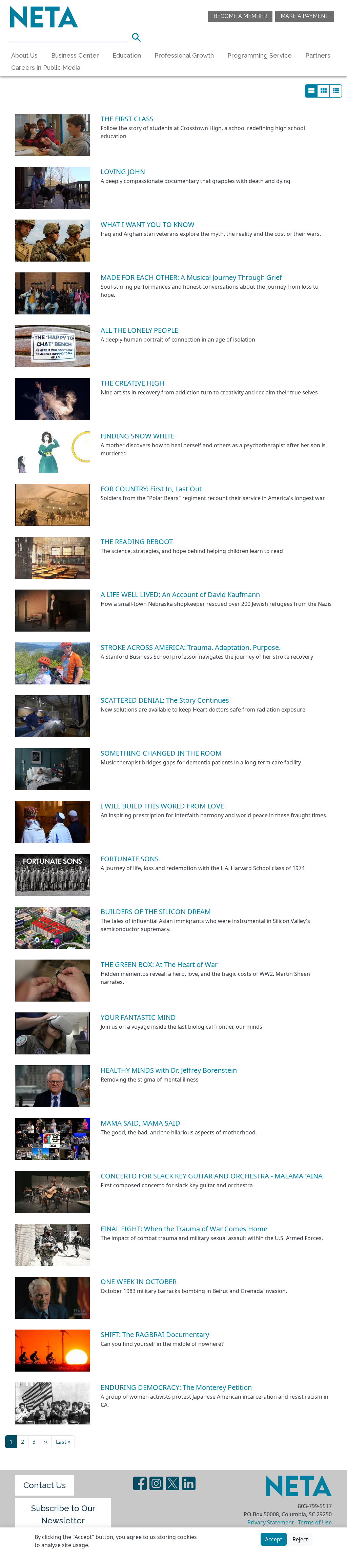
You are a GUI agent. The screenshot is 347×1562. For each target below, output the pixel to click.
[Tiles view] (323, 91)
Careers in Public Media (45, 67)
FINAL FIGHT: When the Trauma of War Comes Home (184, 1228)
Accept (273, 1539)
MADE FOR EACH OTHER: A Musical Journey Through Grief (191, 277)
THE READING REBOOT (137, 541)
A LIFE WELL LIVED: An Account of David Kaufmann (180, 594)
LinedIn (189, 1483)
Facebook (140, 1483)
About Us (24, 55)
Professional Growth (184, 55)
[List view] (335, 91)
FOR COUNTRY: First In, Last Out (151, 488)
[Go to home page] (44, 16)
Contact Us (44, 1485)
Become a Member (240, 16)
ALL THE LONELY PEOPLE (139, 330)
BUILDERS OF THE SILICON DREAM (156, 911)
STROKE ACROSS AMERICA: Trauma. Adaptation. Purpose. (191, 647)
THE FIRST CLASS (127, 118)
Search (138, 36)
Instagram (156, 1483)
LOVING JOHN (123, 171)
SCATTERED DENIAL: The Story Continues (165, 700)
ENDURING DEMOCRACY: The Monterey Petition (176, 1387)
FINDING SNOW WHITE (138, 435)
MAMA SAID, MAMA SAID (140, 1123)
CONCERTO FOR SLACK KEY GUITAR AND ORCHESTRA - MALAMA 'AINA (212, 1175)
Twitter (172, 1483)
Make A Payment (305, 16)
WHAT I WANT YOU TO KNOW (148, 224)
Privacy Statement (270, 1522)
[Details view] (311, 91)
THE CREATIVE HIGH (132, 383)
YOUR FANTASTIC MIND (138, 1017)
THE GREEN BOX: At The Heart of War (159, 964)
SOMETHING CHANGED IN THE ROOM (161, 753)
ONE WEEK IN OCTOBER (139, 1281)
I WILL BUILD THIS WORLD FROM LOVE (162, 805)
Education (127, 55)
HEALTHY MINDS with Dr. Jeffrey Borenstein (169, 1070)
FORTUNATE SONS (130, 858)
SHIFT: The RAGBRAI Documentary (155, 1334)
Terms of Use (315, 1522)
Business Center (75, 55)
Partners (317, 55)
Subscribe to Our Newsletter (63, 1514)
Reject (300, 1539)
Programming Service (259, 55)
